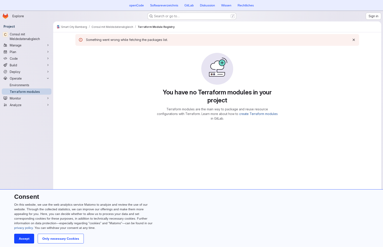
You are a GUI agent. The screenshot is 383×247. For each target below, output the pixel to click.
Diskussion (207, 5)
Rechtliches (246, 5)
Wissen (226, 5)
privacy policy (23, 228)
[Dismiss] (353, 39)
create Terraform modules (258, 114)
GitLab (189, 5)
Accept (24, 238)
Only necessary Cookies (60, 238)
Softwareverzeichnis (164, 5)
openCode (136, 5)
